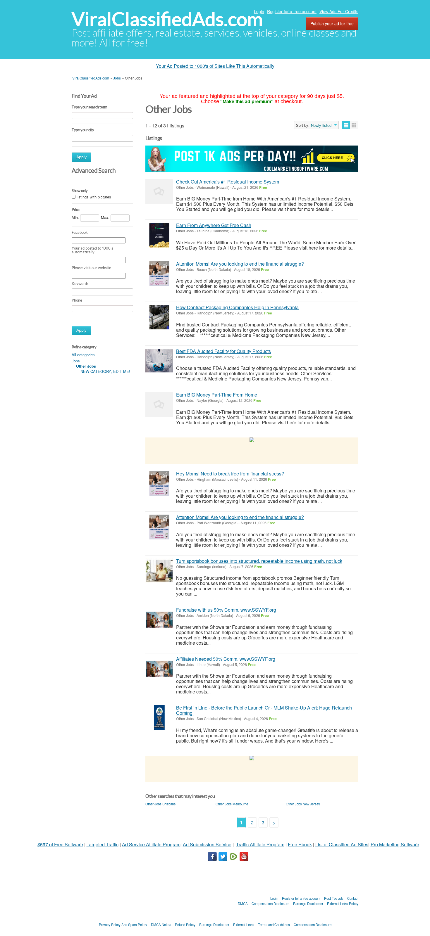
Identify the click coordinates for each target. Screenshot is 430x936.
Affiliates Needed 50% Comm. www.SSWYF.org (225, 658)
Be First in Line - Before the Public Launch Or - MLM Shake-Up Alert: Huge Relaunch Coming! (264, 710)
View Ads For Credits (338, 11)
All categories (83, 354)
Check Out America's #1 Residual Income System (227, 181)
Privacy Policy (110, 924)
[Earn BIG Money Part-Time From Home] (159, 404)
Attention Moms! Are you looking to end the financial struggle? (240, 263)
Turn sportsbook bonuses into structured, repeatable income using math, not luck (259, 561)
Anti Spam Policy (134, 924)
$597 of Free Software (60, 844)
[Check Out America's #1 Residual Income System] (159, 191)
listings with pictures (94, 197)
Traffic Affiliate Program (260, 844)
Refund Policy (185, 924)
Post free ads (333, 898)
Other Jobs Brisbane (160, 804)
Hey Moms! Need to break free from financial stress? (230, 473)
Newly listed (321, 125)
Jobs (76, 361)
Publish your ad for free (332, 23)
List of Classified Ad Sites (341, 844)
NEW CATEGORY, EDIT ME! (105, 371)
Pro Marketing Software (395, 844)
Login (259, 11)
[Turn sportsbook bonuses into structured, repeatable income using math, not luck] (159, 570)
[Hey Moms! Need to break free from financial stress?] (159, 483)
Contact (352, 898)
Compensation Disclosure (270, 903)
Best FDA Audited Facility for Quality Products (223, 351)
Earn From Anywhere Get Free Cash (213, 225)
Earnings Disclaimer (308, 903)
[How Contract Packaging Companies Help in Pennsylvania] (159, 317)
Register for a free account (292, 11)
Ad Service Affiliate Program (151, 844)
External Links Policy (342, 903)
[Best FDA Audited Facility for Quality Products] (159, 361)
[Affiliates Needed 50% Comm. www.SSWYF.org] (159, 668)
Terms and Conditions (274, 924)
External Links (243, 924)
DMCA (243, 903)
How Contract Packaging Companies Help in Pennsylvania (237, 307)
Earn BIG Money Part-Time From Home (216, 394)
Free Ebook (300, 844)
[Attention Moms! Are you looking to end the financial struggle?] (159, 273)
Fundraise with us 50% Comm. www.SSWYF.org (226, 609)
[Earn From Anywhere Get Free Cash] (159, 235)
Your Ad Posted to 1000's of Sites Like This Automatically (215, 66)
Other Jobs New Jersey (303, 804)
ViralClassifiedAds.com (167, 19)
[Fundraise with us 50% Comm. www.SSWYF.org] (159, 619)
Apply (81, 157)
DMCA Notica (161, 924)
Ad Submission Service (207, 844)
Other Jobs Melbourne (232, 804)
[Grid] (354, 125)
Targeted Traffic (102, 844)
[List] (346, 125)
